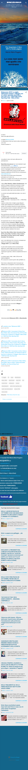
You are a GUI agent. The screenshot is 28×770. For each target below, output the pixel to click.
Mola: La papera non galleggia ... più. (12, 533)
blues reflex (4, 380)
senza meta (4, 391)
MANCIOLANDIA (14, 2)
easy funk (18, 380)
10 (8, 377)
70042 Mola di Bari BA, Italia (13, 394)
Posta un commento (7, 399)
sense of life (17, 389)
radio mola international (7, 389)
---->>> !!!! (14, 165)
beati (12, 377)
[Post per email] (2, 374)
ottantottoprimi (5, 386)
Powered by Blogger (15, 757)
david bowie (11, 380)
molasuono (11, 383)
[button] (26, 92)
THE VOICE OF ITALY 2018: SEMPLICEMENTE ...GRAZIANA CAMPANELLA (10, 598)
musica (17, 383)
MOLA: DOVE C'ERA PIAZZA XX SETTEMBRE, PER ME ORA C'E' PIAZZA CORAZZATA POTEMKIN (10, 578)
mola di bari (4, 383)
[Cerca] (26, 3)
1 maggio (4, 377)
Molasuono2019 (10, 139)
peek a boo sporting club (15, 386)
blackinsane (17, 377)
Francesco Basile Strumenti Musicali (10, 475)
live (23, 380)
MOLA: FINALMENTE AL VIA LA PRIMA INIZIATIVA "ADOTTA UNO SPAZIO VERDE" (11, 686)
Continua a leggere (21, 528)
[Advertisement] (14, 24)
